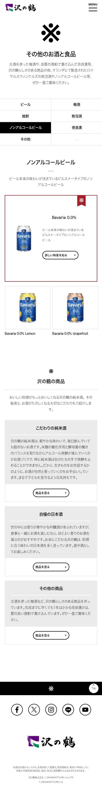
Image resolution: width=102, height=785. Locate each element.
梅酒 (76, 104)
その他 (25, 139)
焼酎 (25, 116)
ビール (25, 104)
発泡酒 (77, 116)
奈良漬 (77, 127)
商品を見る (42, 493)
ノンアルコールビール (25, 127)
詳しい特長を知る (56, 255)
